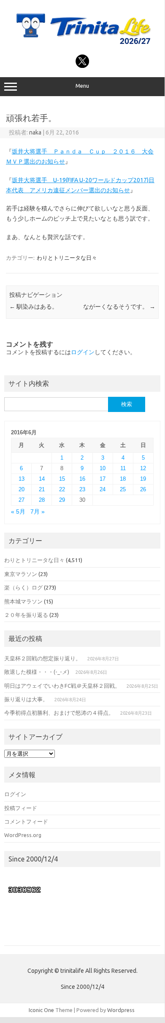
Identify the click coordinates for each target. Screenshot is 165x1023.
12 (143, 468)
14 (42, 479)
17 (102, 479)
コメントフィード (26, 821)
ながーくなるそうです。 (119, 306)
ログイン (83, 352)
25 (123, 489)
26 (143, 489)
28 (42, 500)
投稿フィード (20, 808)
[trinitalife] (82, 45)
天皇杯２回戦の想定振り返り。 (42, 658)
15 (62, 479)
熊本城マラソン (23, 601)
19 (143, 479)
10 (102, 468)
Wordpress (121, 1010)
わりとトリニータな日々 (67, 258)
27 (21, 500)
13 (21, 479)
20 (21, 489)
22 (62, 489)
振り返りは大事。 (26, 699)
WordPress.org (22, 835)
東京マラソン (20, 574)
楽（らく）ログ (23, 587)
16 (82, 479)
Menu (82, 86)
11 (123, 468)
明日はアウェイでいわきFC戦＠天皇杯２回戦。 (62, 686)
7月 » (37, 512)
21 (42, 489)
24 (102, 489)
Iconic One (41, 1010)
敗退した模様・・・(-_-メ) (36, 672)
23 (82, 489)
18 (123, 479)
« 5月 (18, 512)
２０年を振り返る (26, 615)
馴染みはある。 (33, 306)
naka (35, 132)
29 (62, 500)
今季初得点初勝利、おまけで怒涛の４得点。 (59, 713)
